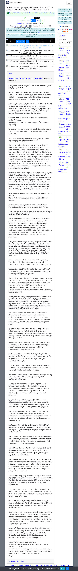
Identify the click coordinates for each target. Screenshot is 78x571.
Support (20, 565)
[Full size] (23, 41)
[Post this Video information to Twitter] (60, 29)
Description (21, 21)
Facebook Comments (16, 561)
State (38, 21)
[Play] (17, 41)
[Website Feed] (64, 31)
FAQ (41, 565)
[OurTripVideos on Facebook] (58, 29)
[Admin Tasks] (68, 565)
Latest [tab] (63, 36)
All (58, 45)
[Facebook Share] (21, 18)
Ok (67, 569)
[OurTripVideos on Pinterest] (67, 29)
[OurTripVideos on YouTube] (63, 29)
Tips (36, 565)
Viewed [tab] (63, 40)
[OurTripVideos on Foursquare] (62, 31)
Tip (42, 21)
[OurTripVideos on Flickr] (71, 29)
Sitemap (63, 565)
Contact (13, 565)
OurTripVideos (15, 2)
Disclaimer (48, 565)
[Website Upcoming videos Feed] (65, 31)
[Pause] (20, 41)
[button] (10, 41)
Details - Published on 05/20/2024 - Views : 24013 (26, 78)
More (39, 32)
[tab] (30, 74)
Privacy (56, 565)
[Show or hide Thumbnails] (27, 41)
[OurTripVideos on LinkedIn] (69, 29)
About (26, 565)
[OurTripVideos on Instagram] (65, 29)
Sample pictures (23, 23)
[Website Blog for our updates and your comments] (67, 31)
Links (28, 21)
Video (33, 21)
